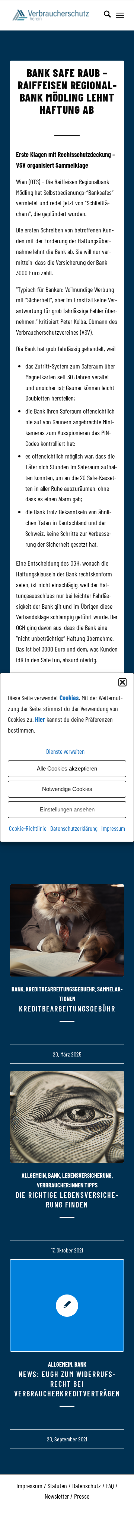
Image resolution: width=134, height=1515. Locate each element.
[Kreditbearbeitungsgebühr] (67, 930)
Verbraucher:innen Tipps (67, 1184)
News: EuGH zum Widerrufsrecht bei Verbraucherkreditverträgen (67, 1384)
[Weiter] (113, 1101)
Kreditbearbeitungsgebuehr (60, 989)
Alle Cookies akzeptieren (67, 768)
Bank (17, 989)
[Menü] (120, 15)
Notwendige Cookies (67, 789)
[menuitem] (103, 15)
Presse (81, 1496)
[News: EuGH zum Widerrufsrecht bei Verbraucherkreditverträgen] (67, 1306)
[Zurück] (21, 1101)
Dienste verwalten (65, 751)
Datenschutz (86, 1486)
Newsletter (57, 1496)
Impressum (113, 828)
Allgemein (34, 1175)
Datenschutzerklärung (74, 828)
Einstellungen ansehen (67, 809)
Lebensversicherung (87, 1175)
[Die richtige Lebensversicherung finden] (67, 1117)
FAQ (110, 1486)
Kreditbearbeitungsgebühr (67, 1008)
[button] (122, 682)
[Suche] (103, 15)
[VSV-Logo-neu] (55, 15)
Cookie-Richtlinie (28, 828)
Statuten (57, 1486)
